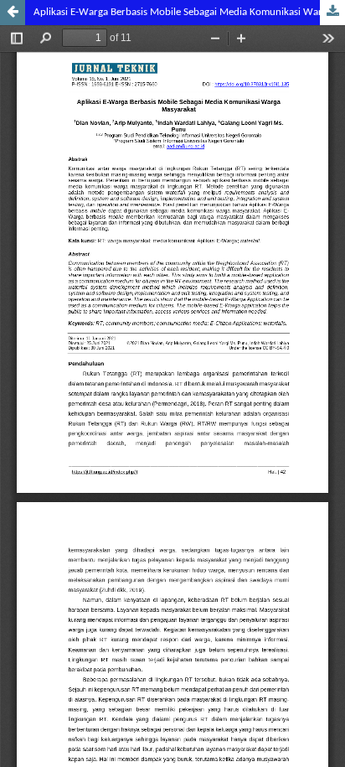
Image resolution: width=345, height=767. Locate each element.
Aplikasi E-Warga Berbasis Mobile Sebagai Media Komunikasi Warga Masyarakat (189, 12)
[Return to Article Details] (12, 12)
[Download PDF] (332, 12)
